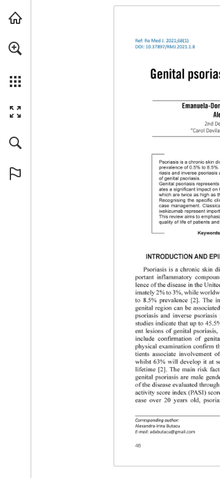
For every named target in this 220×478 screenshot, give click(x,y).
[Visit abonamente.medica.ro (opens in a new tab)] (15, 17)
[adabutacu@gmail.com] (172, 431)
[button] (15, 48)
